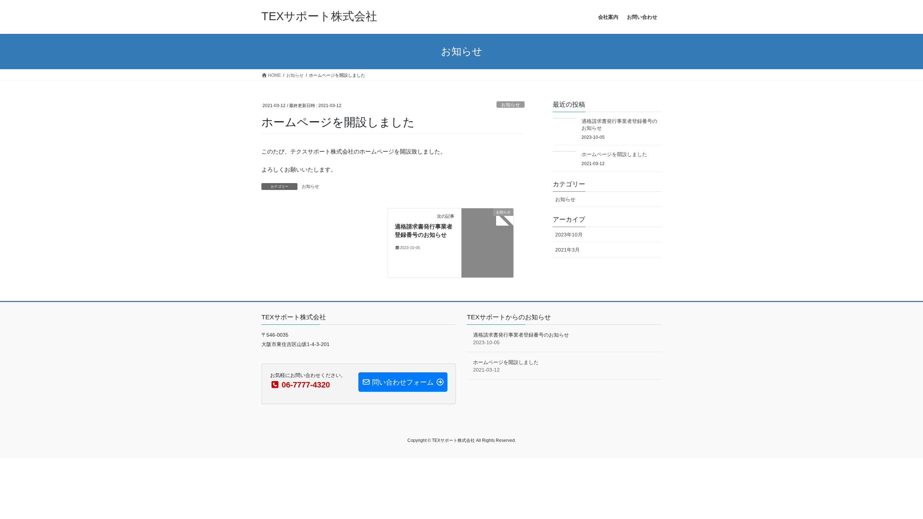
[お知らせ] (487, 242)
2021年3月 (567, 250)
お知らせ (510, 104)
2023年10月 (569, 235)
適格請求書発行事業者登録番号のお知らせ (521, 335)
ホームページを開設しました (614, 154)
